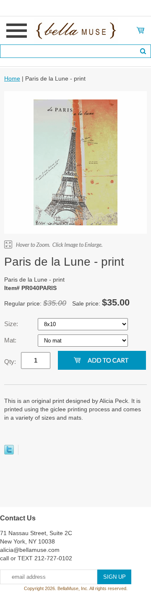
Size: (12, 323)
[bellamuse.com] (76, 29)
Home (12, 78)
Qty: (10, 361)
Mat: (11, 340)
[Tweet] (9, 452)
